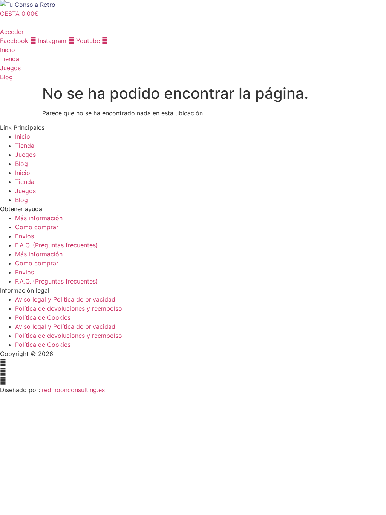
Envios (24, 236)
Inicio (22, 136)
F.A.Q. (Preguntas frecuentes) (56, 245)
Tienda (24, 145)
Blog (21, 163)
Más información (39, 218)
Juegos (25, 154)
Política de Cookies (42, 317)
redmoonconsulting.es (73, 390)
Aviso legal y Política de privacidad (65, 299)
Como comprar (36, 227)
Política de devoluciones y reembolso (68, 308)
